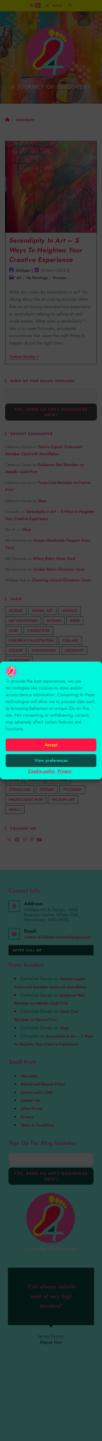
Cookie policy (41, 771)
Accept (51, 745)
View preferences (51, 760)
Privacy (64, 771)
